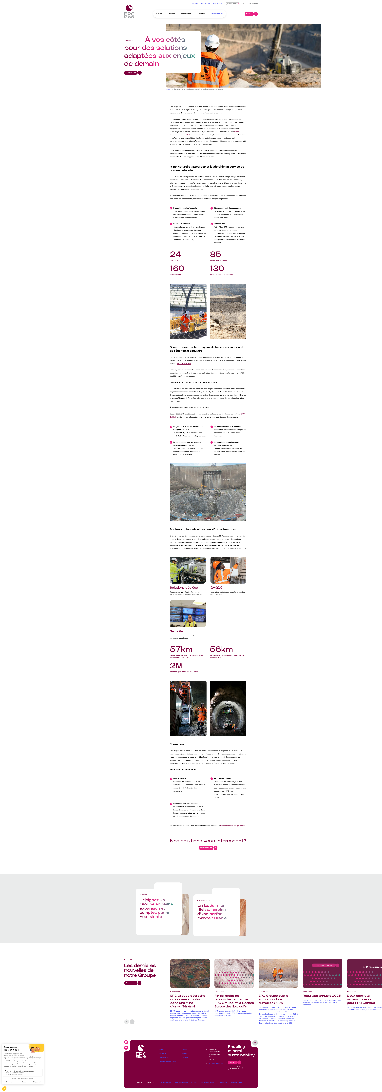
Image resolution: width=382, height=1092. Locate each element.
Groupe (161, 1049)
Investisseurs (163, 1057)
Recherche (252, 3)
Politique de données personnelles (185, 1082)
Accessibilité (223, 1082)
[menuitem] (159, 14)
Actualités (195, 3)
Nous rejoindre (205, 3)
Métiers (184, 1049)
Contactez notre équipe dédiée (232, 826)
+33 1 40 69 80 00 (216, 1063)
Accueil (168, 89)
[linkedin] (126, 1042)
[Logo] (129, 11)
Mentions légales (165, 1082)
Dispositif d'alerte (236, 1082)
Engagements (163, 1053)
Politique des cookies (207, 1082)
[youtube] (126, 1048)
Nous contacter (218, 3)
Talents (184, 1053)
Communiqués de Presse (167, 1061)
